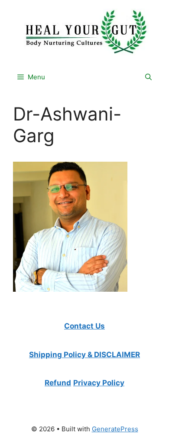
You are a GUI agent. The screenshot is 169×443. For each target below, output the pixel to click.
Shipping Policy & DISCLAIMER (84, 354)
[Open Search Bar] (148, 77)
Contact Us (84, 326)
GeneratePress (115, 429)
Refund (58, 382)
